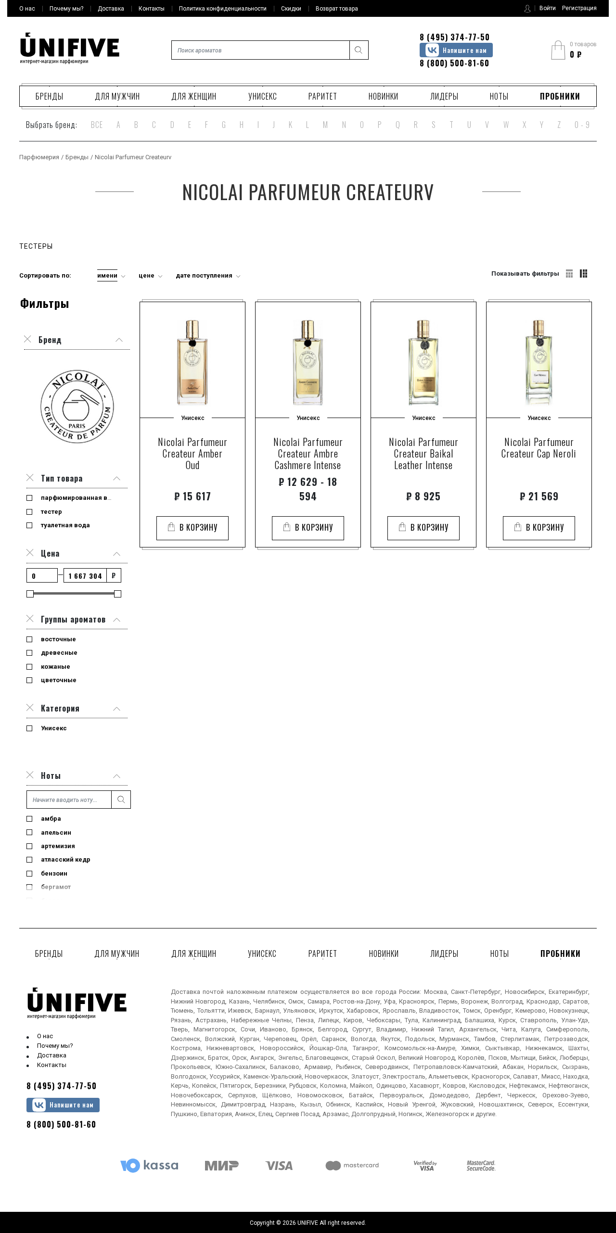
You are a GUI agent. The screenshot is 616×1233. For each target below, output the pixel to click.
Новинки (383, 96)
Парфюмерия (39, 157)
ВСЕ (97, 124)
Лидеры (444, 96)
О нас (45, 1036)
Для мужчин (117, 96)
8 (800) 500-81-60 (454, 63)
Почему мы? (55, 1045)
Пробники (560, 96)
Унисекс (262, 96)
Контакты (51, 1064)
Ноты (499, 96)
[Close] (30, 478)
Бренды (50, 96)
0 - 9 (582, 124)
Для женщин (194, 96)
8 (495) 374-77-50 (455, 37)
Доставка (51, 1055)
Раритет (322, 96)
